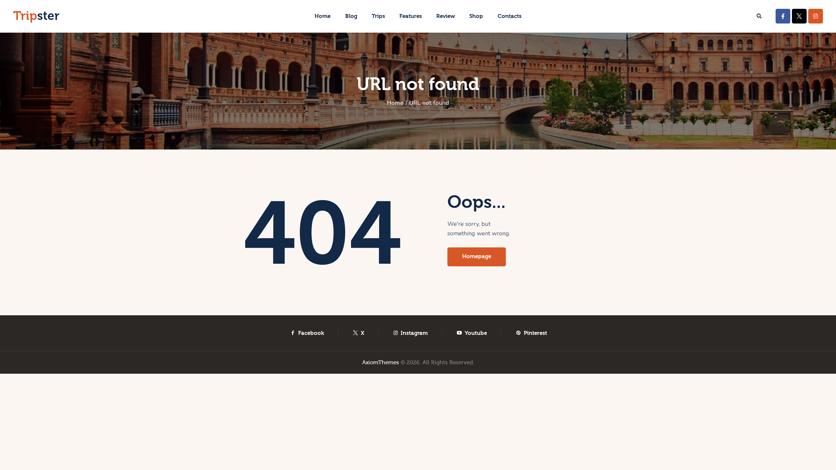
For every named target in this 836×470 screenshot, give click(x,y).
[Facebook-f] (783, 16)
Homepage (476, 256)
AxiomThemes (380, 362)
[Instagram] (815, 16)
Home (395, 102)
